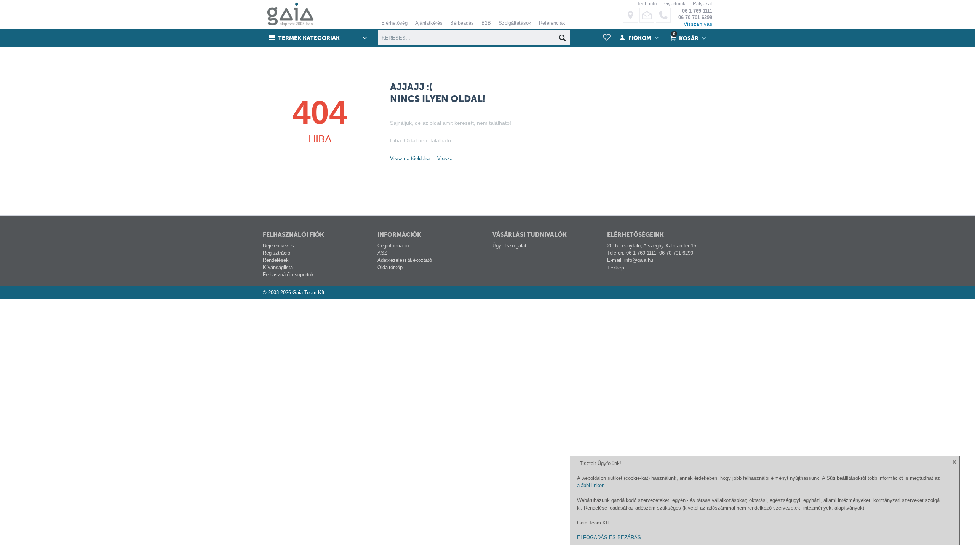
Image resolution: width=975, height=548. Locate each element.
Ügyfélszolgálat (509, 246)
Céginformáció (393, 246)
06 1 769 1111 (697, 11)
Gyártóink (675, 3)
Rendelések (276, 260)
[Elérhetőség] (630, 15)
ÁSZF (383, 253)
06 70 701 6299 (695, 17)
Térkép (615, 267)
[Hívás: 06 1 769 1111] (663, 15)
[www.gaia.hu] (288, 14)
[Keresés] (562, 37)
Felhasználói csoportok (288, 274)
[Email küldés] (646, 15)
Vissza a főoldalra (410, 158)
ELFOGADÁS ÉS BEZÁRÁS (609, 537)
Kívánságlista (278, 267)
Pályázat (702, 3)
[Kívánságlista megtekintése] (606, 37)
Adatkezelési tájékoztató (404, 260)
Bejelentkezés (278, 246)
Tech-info (647, 3)
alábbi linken (590, 485)
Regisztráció (276, 253)
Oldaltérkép (390, 267)
